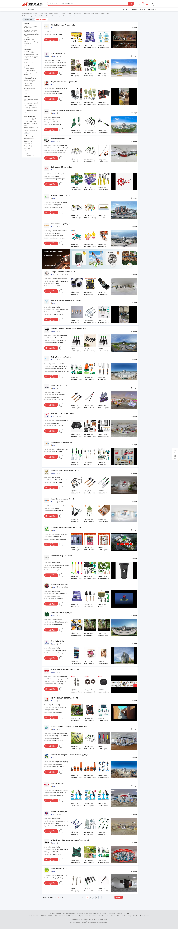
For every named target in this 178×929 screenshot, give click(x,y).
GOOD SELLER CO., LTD (59, 385)
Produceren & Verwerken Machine (31, 27)
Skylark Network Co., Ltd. (59, 812)
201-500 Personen (31, 127)
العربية (106, 915)
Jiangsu (28, 146)
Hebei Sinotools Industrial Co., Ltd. (62, 499)
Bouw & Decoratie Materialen (29, 38)
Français (61, 915)
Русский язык (93, 915)
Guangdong (29, 143)
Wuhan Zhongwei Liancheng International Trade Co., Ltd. (70, 840)
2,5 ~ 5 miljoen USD (30, 110)
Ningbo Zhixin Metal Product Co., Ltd (63, 25)
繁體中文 (50, 915)
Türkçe (129, 915)
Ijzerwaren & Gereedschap (31, 34)
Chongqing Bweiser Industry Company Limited (66, 527)
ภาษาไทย (123, 915)
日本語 (55, 915)
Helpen (134, 9)
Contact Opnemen (52, 39)
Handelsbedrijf (30, 52)
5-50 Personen (30, 119)
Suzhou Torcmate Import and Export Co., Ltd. (66, 300)
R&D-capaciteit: (48, 65)
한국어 (101, 915)
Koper (123, 9)
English (37, 915)
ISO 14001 (28, 83)
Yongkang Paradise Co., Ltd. (65, 669)
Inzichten (119, 913)
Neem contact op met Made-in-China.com (95, 913)
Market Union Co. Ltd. (58, 53)
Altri (26, 90)
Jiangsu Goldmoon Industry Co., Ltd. (63, 272)
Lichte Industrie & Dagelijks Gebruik (31, 42)
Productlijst (28, 19)
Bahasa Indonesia (144, 915)
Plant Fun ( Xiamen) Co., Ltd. (60, 195)
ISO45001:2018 (30, 88)
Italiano (87, 915)
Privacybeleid (80, 913)
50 (62, 897)
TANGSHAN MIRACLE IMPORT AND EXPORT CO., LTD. (69, 726)
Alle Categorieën (29, 9)
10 (55, 897)
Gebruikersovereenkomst (69, 913)
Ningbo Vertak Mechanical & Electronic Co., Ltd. (67, 110)
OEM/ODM (29, 65)
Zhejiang (28, 141)
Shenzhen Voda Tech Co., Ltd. (61, 139)
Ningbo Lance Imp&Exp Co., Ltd (61, 442)
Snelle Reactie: (48, 124)
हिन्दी (118, 915)
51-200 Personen (30, 121)
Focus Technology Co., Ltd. (86, 919)
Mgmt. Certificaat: (49, 371)
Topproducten (111, 913)
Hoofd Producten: (49, 32)
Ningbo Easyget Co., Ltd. (59, 868)
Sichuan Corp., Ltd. (59, 584)
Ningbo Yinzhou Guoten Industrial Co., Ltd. (65, 471)
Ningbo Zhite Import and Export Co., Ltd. (64, 82)
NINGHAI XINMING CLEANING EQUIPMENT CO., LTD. (68, 328)
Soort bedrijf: (47, 60)
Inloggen (153, 5)
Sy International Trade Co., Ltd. (61, 167)
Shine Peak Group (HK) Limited (61, 556)
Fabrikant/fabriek (31, 54)
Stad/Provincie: (48, 34)
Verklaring (58, 913)
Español (68, 915)
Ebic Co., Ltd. (57, 783)
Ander (26, 59)
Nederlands (112, 915)
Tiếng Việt (135, 915)
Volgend (118, 897)
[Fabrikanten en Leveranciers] (32, 4)
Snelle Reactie (30, 68)
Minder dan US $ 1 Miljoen (31, 99)
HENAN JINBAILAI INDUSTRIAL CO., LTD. (64, 698)
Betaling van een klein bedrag (31, 73)
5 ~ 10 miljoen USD (30, 105)
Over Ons (51, 913)
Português (80, 915)
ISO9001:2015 (29, 81)
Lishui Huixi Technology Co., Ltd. (62, 613)
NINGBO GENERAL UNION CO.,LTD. (62, 414)
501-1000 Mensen (30, 130)
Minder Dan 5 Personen (30, 124)
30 (58, 897)
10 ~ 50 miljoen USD (31, 103)
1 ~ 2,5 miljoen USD (30, 108)
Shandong (29, 139)
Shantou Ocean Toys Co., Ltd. (61, 224)
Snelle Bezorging (30, 70)
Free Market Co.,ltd (57, 641)
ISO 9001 (28, 86)
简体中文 (43, 915)
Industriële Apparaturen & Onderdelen (31, 30)
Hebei (27, 148)
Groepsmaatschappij (31, 57)
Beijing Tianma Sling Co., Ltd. (61, 357)
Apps (141, 9)
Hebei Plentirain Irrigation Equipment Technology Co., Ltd (70, 755)
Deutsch (74, 915)
